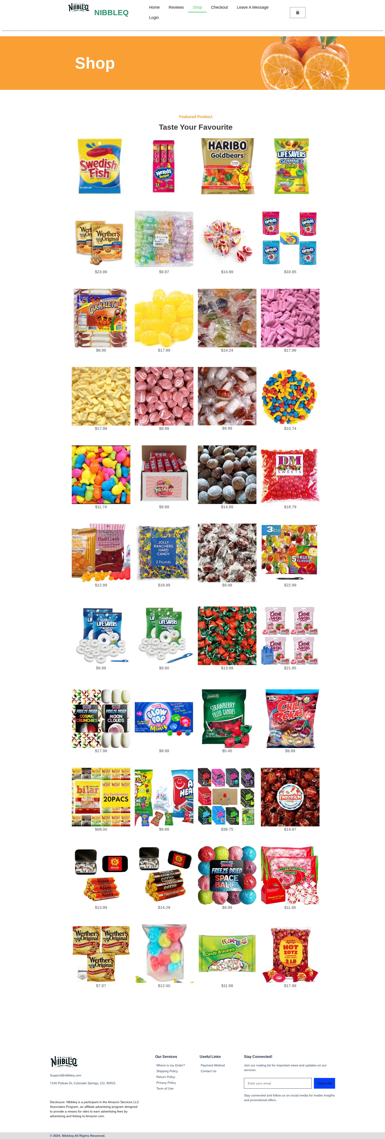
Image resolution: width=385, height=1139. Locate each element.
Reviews (176, 7)
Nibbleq (111, 12)
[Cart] (297, 12)
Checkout (219, 7)
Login (154, 17)
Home (154, 7)
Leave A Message (252, 7)
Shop (197, 7)
